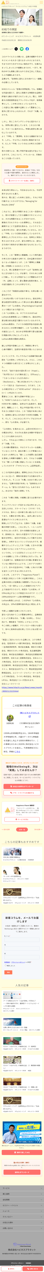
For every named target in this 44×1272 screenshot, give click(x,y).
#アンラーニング (8, 36)
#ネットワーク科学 (23, 879)
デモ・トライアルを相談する (23, 793)
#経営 (29, 1070)
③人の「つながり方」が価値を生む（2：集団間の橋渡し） (21, 1066)
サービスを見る (23, 819)
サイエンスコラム (21, 6)
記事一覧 (22, 829)
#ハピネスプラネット (23, 36)
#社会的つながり (8, 903)
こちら (17, 751)
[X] (16, 49)
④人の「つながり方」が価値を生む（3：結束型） (20, 1046)
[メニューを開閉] (41, 2)
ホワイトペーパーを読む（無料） (23, 181)
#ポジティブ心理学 (8, 1011)
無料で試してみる (23, 1152)
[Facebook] (27, 49)
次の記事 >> (38, 829)
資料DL (12, 1269)
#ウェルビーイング (20, 903)
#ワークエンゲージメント (10, 1030)
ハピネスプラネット (7, 6)
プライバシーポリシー (17, 1263)
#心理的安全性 (22, 860)
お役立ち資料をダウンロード (23, 786)
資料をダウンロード (22, 1172)
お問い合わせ (34, 1269)
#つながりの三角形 (33, 1049)
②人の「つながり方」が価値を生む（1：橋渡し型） (21, 1087)
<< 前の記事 (6, 829)
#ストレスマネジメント (23, 1008)
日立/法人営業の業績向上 (11, 857)
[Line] (21, 49)
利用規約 (28, 1263)
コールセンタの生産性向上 (12, 876)
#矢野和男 (36, 36)
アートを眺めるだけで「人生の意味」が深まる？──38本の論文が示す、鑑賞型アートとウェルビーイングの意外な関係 (21, 1003)
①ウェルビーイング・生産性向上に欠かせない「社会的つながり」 (21, 898)
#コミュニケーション (9, 881)
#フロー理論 (23, 1030)
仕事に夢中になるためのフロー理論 (15, 1027)
